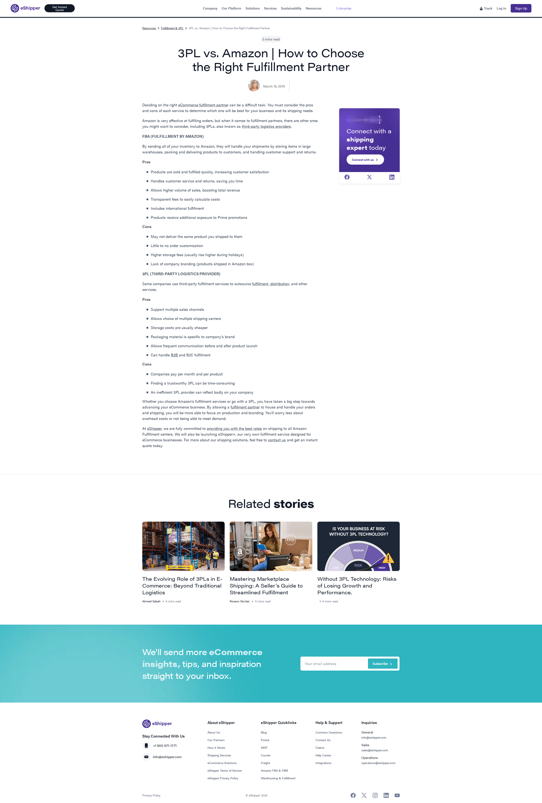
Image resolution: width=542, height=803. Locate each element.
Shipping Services (219, 755)
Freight (265, 763)
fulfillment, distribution (270, 283)
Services (270, 8)
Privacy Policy (151, 795)
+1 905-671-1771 (165, 745)
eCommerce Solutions (222, 763)
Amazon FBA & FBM (274, 770)
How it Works (216, 747)
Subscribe (380, 663)
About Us (213, 732)
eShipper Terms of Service (224, 770)
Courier (266, 755)
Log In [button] (501, 8)
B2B (175, 354)
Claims (319, 747)
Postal (265, 740)
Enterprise (343, 8)
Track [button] (487, 8)
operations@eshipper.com (378, 763)
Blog (264, 732)
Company (210, 8)
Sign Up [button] (521, 8)
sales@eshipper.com (374, 750)
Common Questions (328, 732)
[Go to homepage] (25, 8)
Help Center (323, 755)
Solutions (253, 8)
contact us (277, 439)
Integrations (323, 763)
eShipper (154, 428)
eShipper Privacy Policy (222, 778)
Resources (313, 8)
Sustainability (291, 8)
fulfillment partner (245, 407)
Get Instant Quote (59, 8)
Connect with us (363, 159)
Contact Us (322, 740)
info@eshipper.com (167, 756)
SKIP (264, 747)
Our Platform (231, 8)
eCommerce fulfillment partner (203, 104)
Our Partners (216, 740)
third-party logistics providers (266, 126)
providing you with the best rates (234, 428)
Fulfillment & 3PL (172, 28)
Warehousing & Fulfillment (278, 778)
